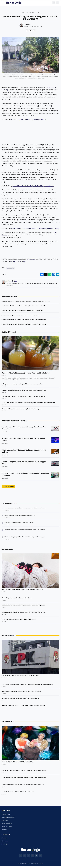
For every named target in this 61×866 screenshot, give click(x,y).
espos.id (4, 838)
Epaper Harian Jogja (18, 261)
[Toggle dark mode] (57, 2)
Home (23, 12)
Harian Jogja (30, 259)
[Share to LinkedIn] (53, 274)
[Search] (53, 2)
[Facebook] (20, 855)
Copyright (5, 820)
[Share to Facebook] (42, 274)
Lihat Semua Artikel (8, 486)
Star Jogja (5, 844)
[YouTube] (32, 855)
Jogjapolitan (30, 12)
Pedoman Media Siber (8, 817)
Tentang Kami (6, 814)
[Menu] (3, 3)
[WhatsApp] (40, 855)
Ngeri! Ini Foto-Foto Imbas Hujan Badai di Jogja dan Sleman (32, 186)
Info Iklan (4, 829)
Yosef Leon (27, 24)
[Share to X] (45, 274)
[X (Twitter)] (24, 855)
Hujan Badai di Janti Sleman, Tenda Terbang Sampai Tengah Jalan (35, 228)
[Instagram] (28, 855)
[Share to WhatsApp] (49, 274)
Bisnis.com (5, 841)
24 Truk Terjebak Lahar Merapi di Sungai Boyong (28, 119)
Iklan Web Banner (7, 826)
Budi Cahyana (12, 281)
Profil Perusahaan (7, 823)
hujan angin (10, 268)
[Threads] (36, 855)
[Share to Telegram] (57, 274)
